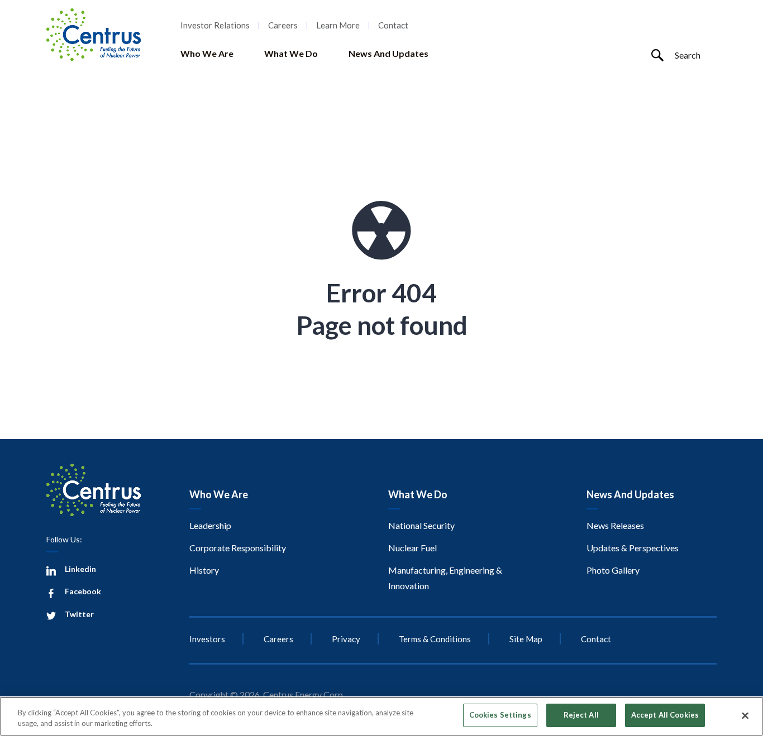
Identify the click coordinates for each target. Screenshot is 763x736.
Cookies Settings (500, 714)
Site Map (525, 639)
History (204, 570)
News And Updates (388, 53)
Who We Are (206, 53)
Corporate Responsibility (237, 547)
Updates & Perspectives (632, 547)
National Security (421, 525)
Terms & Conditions (435, 639)
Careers (283, 25)
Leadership (210, 525)
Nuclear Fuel (412, 547)
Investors (207, 639)
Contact (393, 25)
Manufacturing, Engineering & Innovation (445, 578)
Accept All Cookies (665, 714)
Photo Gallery (613, 570)
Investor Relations (215, 25)
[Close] (745, 715)
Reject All (581, 714)
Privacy (346, 639)
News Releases (615, 525)
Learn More (338, 25)
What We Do (291, 53)
